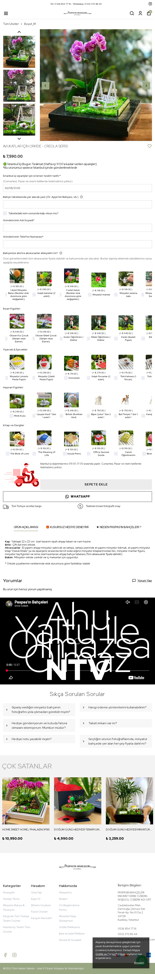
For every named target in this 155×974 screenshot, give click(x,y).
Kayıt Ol (35, 899)
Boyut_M (30, 24)
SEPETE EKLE (96, 484)
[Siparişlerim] (140, 13)
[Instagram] (14, 955)
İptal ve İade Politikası (71, 933)
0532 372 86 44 (127, 934)
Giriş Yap (36, 892)
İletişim (63, 899)
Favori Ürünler (39, 911)
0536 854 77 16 (127, 928)
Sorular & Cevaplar (70, 940)
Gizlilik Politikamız (69, 927)
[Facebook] (5, 955)
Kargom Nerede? (41, 918)
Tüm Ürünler (11, 24)
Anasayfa (9, 892)
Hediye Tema (11, 899)
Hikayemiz (65, 892)
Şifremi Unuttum (41, 905)
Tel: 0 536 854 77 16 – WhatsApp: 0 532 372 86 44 (76, 3)
